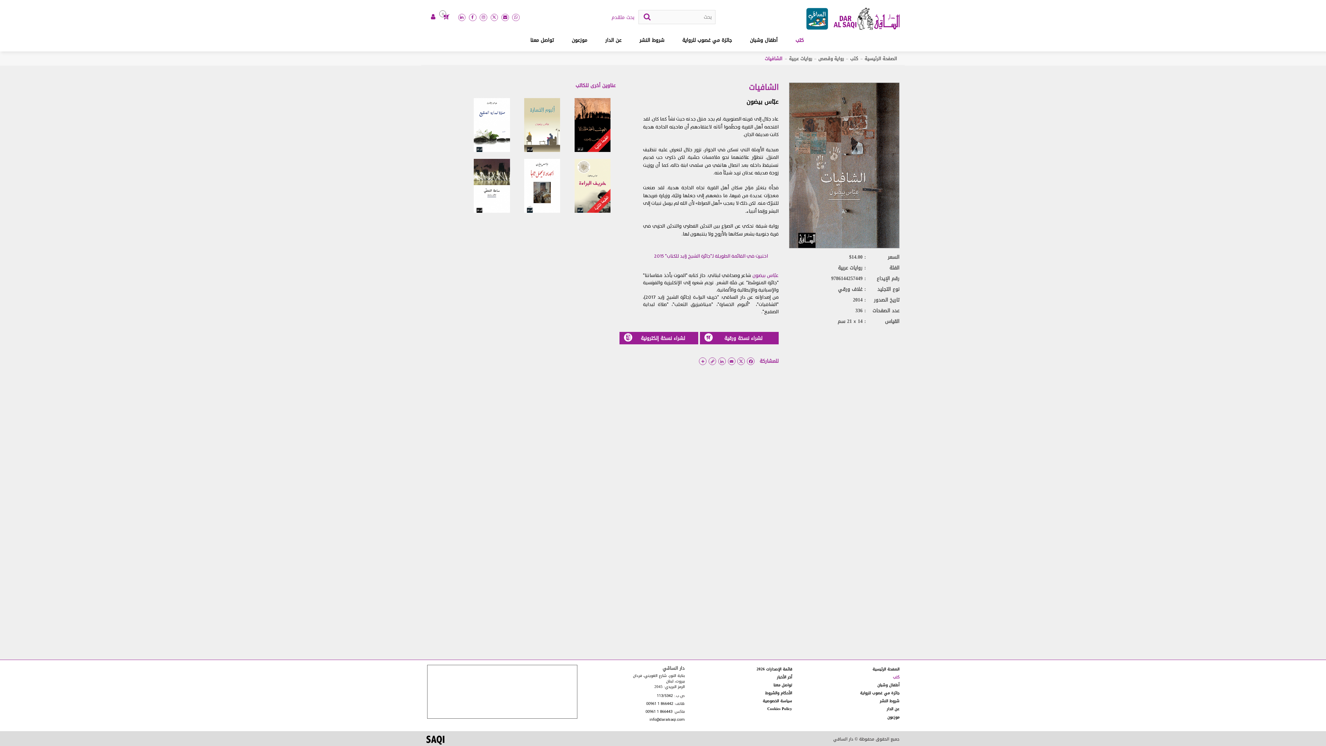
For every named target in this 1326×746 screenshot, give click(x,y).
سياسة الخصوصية (777, 701)
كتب (800, 40)
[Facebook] (472, 17)
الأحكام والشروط (778, 693)
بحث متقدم (623, 17)
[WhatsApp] (515, 17)
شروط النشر (652, 40)
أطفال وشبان (764, 40)
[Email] (505, 17)
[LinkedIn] (462, 17)
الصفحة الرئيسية (881, 58)
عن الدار (613, 40)
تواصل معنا (542, 40)
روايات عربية (800, 58)
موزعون (579, 40)
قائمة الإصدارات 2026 (774, 669)
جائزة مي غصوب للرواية (707, 40)
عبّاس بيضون (763, 101)
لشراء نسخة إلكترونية (663, 338)
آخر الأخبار (784, 677)
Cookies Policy (779, 708)
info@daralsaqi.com (667, 720)
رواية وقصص (831, 58)
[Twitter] (494, 17)
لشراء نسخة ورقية (743, 338)
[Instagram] (483, 17)
